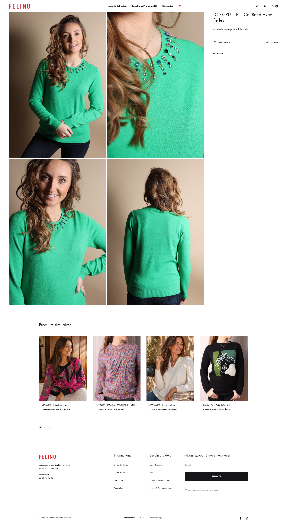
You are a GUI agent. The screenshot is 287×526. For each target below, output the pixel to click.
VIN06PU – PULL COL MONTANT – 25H (115, 404)
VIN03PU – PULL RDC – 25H (55, 404)
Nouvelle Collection (117, 5)
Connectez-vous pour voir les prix (230, 29)
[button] (40, 427)
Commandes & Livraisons (159, 480)
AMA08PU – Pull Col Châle (162, 404)
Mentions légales (157, 517)
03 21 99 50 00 (46, 478)
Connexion (168, 5)
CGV (142, 517)
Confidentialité (129, 517)
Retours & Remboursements (160, 488)
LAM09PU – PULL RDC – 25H (217, 404)
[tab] (218, 54)
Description (218, 54)
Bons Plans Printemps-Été (144, 5)
